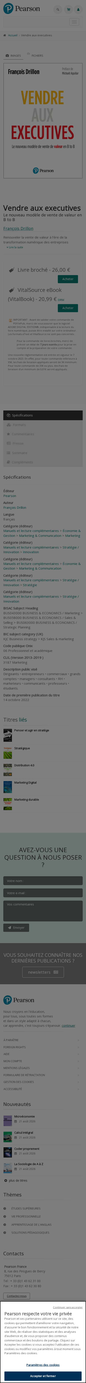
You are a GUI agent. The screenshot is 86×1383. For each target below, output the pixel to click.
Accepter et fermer (43, 1376)
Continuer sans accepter (68, 1307)
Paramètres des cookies (43, 1365)
